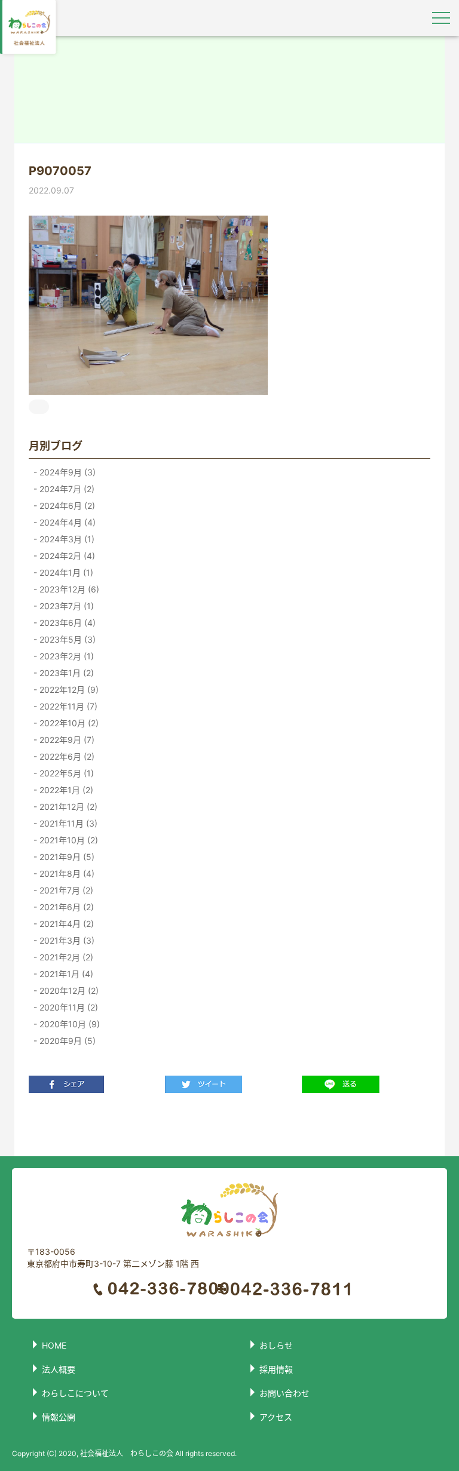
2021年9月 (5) (65, 857)
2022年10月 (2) (68, 723)
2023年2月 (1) (65, 656)
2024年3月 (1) (65, 539)
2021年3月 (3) (65, 940)
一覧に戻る (229, 1124)
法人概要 (58, 1369)
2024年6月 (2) (66, 505)
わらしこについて (75, 1393)
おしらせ (276, 1345)
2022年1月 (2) (65, 790)
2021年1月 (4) (65, 974)
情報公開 (58, 1417)
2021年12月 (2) (67, 806)
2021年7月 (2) (65, 890)
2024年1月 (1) (65, 572)
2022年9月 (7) (65, 740)
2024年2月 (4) (66, 556)
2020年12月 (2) (68, 990)
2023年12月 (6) (68, 589)
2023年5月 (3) (66, 639)
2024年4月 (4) (66, 522)
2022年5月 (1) (65, 773)
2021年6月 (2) (65, 907)
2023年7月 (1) (65, 606)
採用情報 (276, 1369)
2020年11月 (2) (67, 1007)
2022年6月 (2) (65, 756)
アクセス (275, 1417)
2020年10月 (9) (68, 1024)
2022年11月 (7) (67, 706)
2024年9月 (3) (66, 472)
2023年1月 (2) (65, 673)
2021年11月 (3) (67, 823)
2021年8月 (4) (65, 873)
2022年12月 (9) (68, 689)
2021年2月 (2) (65, 957)
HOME (54, 1345)
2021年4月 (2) (65, 924)
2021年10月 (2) (67, 840)
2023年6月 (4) (66, 623)
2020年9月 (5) (66, 1041)
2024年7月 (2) (65, 489)
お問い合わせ (284, 1393)
